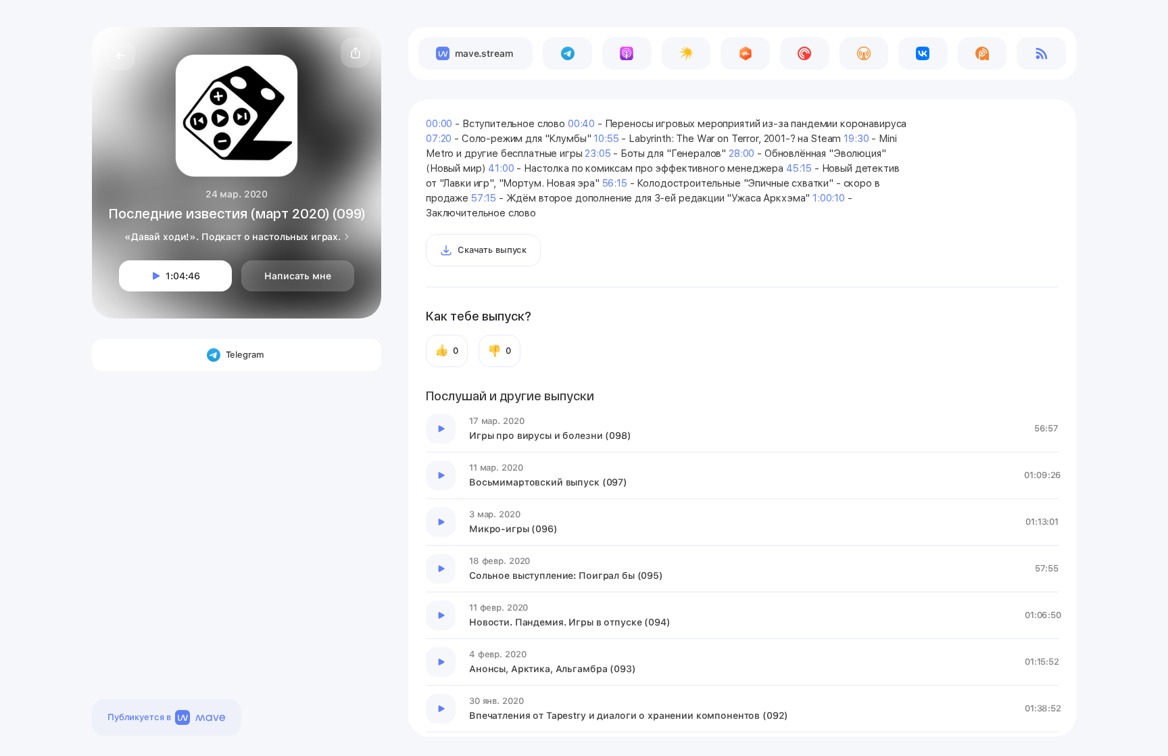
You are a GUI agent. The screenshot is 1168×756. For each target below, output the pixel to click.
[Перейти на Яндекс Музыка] (686, 53)
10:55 (605, 139)
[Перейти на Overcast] (864, 53)
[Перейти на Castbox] (745, 53)
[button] (355, 53)
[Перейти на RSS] (1041, 53)
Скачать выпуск (492, 250)
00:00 (439, 124)
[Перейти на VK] (923, 53)
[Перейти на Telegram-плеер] (567, 53)
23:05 (597, 153)
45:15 (799, 168)
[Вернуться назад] (120, 55)
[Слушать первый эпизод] (441, 429)
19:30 (856, 139)
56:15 (614, 183)
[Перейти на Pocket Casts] (804, 53)
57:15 (483, 198)
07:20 (439, 139)
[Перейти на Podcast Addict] (982, 53)
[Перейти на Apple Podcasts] (627, 53)
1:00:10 (828, 198)
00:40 (581, 124)
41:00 (501, 168)
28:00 (741, 153)
